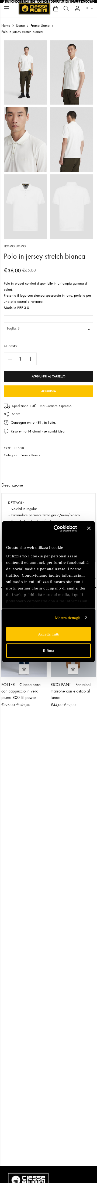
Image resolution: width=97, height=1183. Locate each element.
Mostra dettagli (68, 617)
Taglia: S (13, 328)
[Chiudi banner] (89, 528)
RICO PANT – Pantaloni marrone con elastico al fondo (71, 691)
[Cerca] (66, 8)
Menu (6, 8)
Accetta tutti (48, 634)
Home (5, 25)
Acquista (48, 391)
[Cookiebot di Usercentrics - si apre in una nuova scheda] (57, 528)
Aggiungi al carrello (48, 376)
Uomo (20, 25)
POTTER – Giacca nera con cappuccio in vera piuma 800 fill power (20, 691)
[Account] (77, 8)
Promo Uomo (40, 25)
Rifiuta (48, 650)
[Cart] (55, 8)
